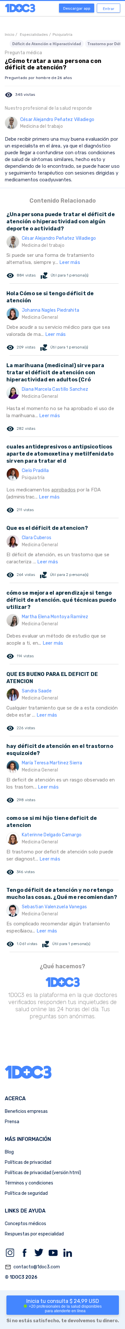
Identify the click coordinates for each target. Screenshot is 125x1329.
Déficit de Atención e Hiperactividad (46, 43)
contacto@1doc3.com (32, 1267)
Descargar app (76, 8)
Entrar (108, 8)
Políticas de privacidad (28, 1162)
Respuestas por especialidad (34, 1234)
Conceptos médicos (25, 1223)
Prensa (12, 1121)
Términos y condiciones (29, 1183)
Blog (9, 1152)
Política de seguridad (26, 1193)
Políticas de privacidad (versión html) (43, 1172)
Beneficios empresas (26, 1111)
